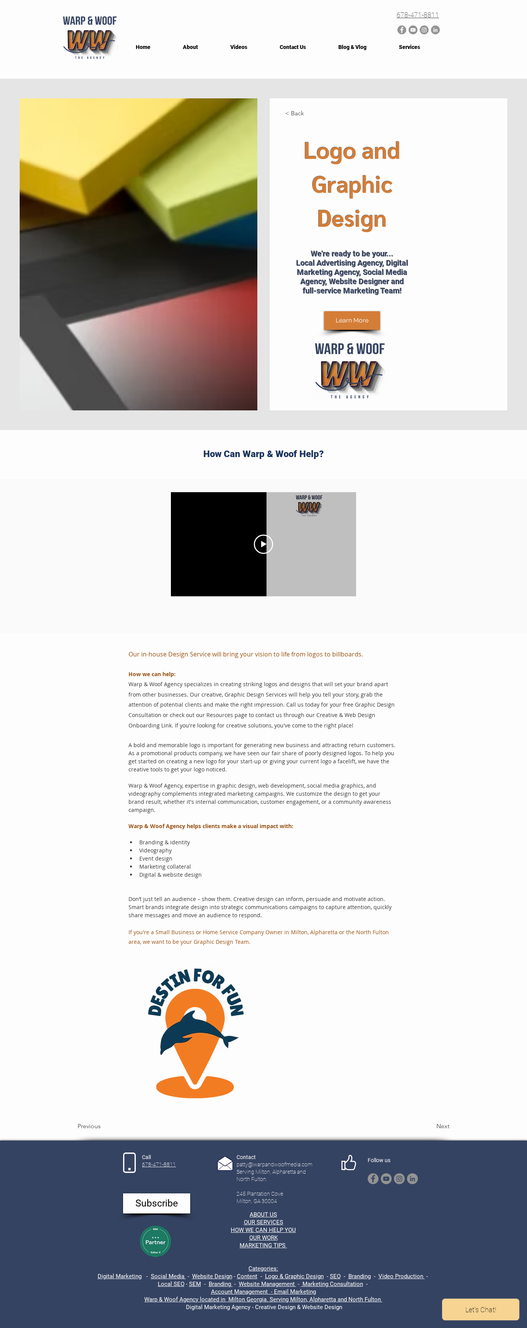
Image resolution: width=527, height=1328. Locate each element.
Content (247, 1276)
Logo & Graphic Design (294, 1276)
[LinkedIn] (435, 29)
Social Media (168, 1276)
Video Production (401, 1276)
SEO (335, 1276)
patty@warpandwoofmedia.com (274, 1164)
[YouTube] (413, 29)
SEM (195, 1284)
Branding (359, 1276)
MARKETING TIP (261, 1245)
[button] (156, 1203)
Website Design (212, 1276)
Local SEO (171, 1284)
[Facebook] (401, 29)
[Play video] (263, 544)
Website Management (267, 1284)
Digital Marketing (120, 1276)
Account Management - (242, 1291)
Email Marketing (295, 1291)
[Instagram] (424, 29)
